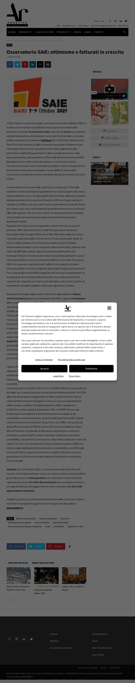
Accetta (44, 368)
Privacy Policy (75, 376)
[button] (109, 308)
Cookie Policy (58, 376)
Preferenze (91, 368)
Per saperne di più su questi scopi (71, 359)
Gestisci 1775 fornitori (44, 359)
